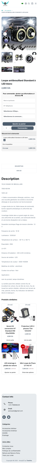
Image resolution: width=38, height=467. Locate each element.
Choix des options (28, 372)
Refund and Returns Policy (11, 453)
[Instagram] (8, 417)
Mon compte (6, 448)
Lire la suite (10, 340)
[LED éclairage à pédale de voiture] (10, 351)
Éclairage (5, 435)
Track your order (8, 455)
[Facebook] (4, 417)
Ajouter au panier (19, 124)
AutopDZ (21, 460)
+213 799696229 (14, 405)
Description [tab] (19, 166)
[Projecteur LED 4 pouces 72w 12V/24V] (27, 314)
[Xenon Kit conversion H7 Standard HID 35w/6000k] (10, 314)
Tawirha (29, 460)
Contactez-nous (7, 446)
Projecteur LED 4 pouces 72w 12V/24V (27, 328)
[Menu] (35, 3)
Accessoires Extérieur (9, 431)
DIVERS (4, 433)
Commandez (22, 128)
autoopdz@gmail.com (15, 411)
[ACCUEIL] (2, 10)
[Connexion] (26, 3)
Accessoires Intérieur (9, 428)
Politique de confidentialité (11, 451)
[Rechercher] (29, 3)
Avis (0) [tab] (19, 170)
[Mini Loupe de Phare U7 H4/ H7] (27, 351)
